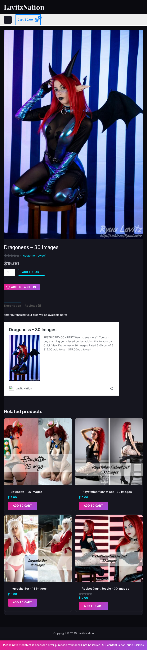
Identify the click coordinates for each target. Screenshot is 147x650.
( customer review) (33, 255)
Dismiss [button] (139, 645)
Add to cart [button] (22, 505)
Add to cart (31, 272)
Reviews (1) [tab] (33, 305)
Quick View (38, 482)
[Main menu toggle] (8, 20)
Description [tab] (12, 305)
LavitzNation (24, 6)
